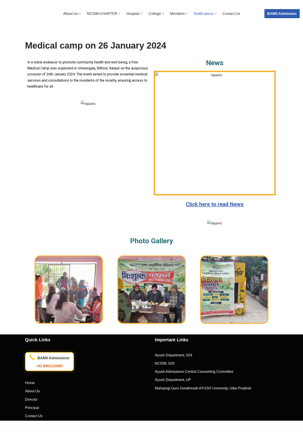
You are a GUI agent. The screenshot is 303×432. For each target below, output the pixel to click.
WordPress (43, 426)
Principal (32, 408)
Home (30, 383)
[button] (80, 13)
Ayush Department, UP (173, 380)
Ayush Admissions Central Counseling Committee (194, 371)
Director (31, 399)
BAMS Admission (282, 14)
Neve (7, 426)
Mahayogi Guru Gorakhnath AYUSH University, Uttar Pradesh (203, 388)
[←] (24, 13)
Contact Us (231, 14)
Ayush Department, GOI (173, 355)
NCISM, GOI (164, 363)
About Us (32, 391)
